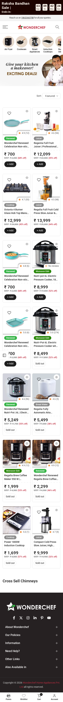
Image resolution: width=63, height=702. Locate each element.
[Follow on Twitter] (21, 617)
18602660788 (28, 17)
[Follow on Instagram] (28, 617)
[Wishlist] (24, 696)
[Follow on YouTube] (49, 617)
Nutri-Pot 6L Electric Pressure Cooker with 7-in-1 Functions (45, 346)
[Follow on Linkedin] (35, 617)
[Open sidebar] (4, 355)
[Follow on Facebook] (14, 617)
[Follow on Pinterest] (42, 617)
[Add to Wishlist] (10, 113)
